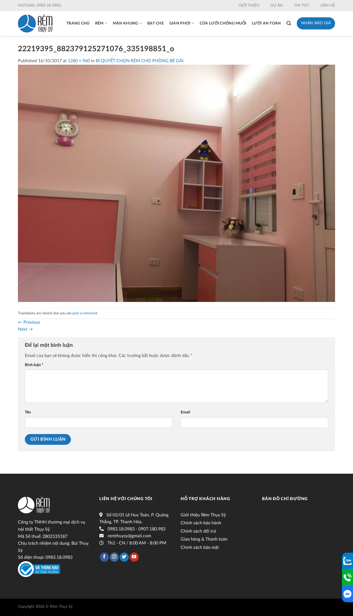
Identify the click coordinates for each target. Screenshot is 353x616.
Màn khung (125, 23)
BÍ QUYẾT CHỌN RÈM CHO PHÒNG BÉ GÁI (139, 61)
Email (185, 412)
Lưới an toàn (266, 23)
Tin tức (301, 5)
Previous (29, 322)
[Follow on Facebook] (104, 557)
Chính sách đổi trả (198, 531)
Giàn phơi (180, 23)
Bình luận (34, 365)
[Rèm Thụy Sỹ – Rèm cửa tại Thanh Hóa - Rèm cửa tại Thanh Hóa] (35, 23)
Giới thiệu (249, 5)
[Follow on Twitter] (124, 557)
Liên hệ (327, 5)
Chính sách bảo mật (200, 547)
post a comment (84, 313)
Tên (28, 412)
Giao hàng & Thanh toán (204, 539)
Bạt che (155, 23)
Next (25, 329)
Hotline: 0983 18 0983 (39, 5)
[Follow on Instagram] (114, 557)
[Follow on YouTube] (134, 557)
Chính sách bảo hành (201, 523)
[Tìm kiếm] (289, 23)
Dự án (276, 5)
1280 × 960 (79, 61)
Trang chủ (78, 23)
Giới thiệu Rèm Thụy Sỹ (203, 515)
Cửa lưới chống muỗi (223, 23)
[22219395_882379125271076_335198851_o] (176, 183)
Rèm (99, 23)
